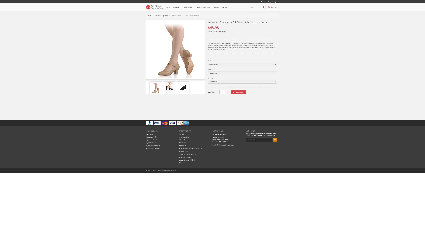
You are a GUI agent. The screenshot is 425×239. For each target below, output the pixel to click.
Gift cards (182, 140)
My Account (262, 1)
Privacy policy (183, 151)
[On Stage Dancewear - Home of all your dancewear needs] (155, 7)
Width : (210, 78)
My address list (151, 143)
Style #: (210, 31)
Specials (181, 134)
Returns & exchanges (185, 157)
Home (167, 7)
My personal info (151, 137)
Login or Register (273, 1)
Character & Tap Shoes (161, 16)
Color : (210, 61)
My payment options (152, 140)
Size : (209, 69)
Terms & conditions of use (187, 154)
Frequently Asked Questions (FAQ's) (190, 148)
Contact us (182, 146)
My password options (153, 148)
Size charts (182, 143)
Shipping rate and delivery (187, 160)
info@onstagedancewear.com (225, 145)
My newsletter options (153, 146)
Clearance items (184, 137)
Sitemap (181, 163)
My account (149, 134)
